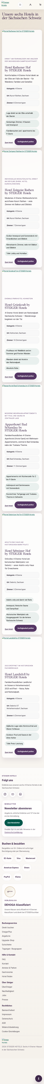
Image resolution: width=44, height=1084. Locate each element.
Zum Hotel (9, 143)
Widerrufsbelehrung (10, 1027)
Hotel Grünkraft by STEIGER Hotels (17, 306)
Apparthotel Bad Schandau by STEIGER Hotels (16, 427)
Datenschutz (7, 1019)
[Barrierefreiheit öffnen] (38, 1078)
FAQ (4, 959)
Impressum (6, 1014)
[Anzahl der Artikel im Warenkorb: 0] (40, 4)
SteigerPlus (7, 932)
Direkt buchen (8, 927)
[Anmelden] (30, 4)
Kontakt (5, 964)
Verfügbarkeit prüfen (25, 142)
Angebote (6, 936)
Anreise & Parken (9, 968)
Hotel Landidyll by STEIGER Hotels (17, 675)
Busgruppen (16, 949)
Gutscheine (6, 944)
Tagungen (6, 949)
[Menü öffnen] (20, 4)
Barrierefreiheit (8, 1010)
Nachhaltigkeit (8, 991)
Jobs (4, 995)
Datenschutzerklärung (13, 832)
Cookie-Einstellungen (11, 1031)
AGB (4, 1023)
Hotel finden (7, 976)
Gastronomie (7, 972)
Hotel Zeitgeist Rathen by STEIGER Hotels (19, 191)
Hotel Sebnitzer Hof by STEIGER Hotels (18, 552)
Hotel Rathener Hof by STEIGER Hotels (18, 68)
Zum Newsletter (13, 823)
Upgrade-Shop (8, 940)
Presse (5, 999)
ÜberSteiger (7, 987)
